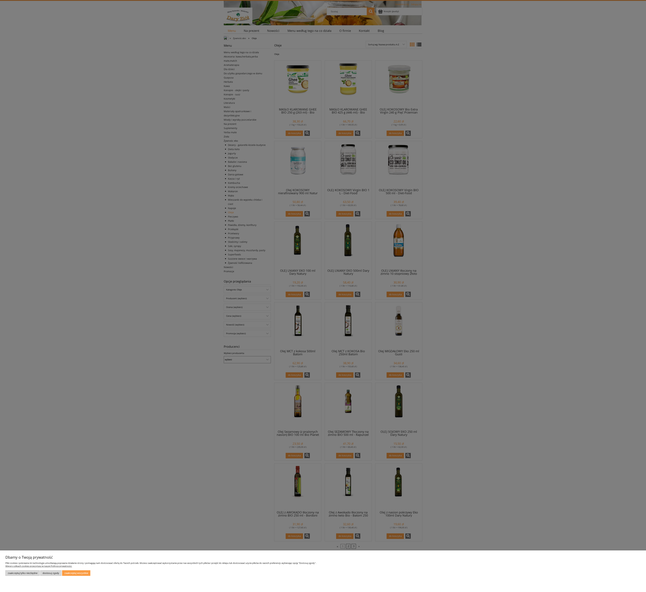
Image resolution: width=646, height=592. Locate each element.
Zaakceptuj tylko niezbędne (23, 573)
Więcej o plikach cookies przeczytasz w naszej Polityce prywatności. (38, 566)
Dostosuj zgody (51, 573)
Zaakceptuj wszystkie (76, 573)
